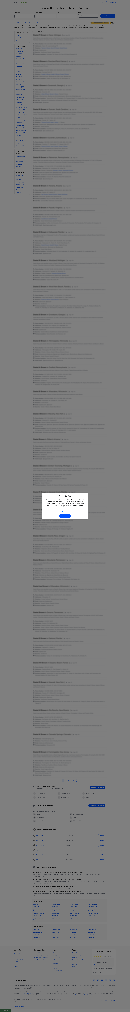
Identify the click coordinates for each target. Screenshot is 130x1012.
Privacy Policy (71, 500)
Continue (65, 516)
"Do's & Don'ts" (53, 505)
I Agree (65, 512)
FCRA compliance (71, 503)
